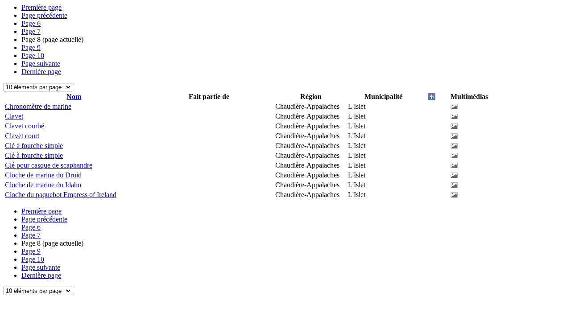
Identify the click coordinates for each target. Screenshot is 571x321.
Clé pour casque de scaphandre (48, 165)
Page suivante (40, 63)
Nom (73, 96)
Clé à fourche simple (34, 145)
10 (32, 55)
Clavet (14, 116)
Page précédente (44, 15)
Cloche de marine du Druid (43, 175)
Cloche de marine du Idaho (43, 185)
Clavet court (22, 136)
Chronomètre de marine (38, 106)
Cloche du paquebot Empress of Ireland (60, 194)
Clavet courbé (24, 126)
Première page (41, 7)
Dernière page (41, 71)
